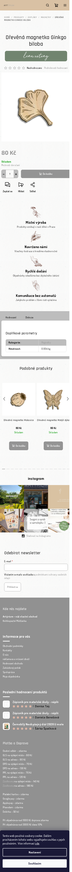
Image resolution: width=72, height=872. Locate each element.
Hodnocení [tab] (11, 317)
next (68, 399)
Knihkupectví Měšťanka (14, 620)
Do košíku (47, 173)
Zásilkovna (8, 781)
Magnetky (46, 342)
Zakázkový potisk (12, 667)
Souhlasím (34, 863)
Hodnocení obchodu (13, 663)
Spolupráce (9, 672)
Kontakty (7, 650)
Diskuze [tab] (29, 317)
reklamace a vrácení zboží (16, 659)
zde (37, 843)
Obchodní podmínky (13, 645)
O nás (5, 654)
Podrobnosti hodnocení (56, 67)
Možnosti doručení (10, 165)
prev (4, 399)
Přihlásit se (12, 586)
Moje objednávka (11, 676)
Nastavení (35, 852)
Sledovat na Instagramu (38, 535)
